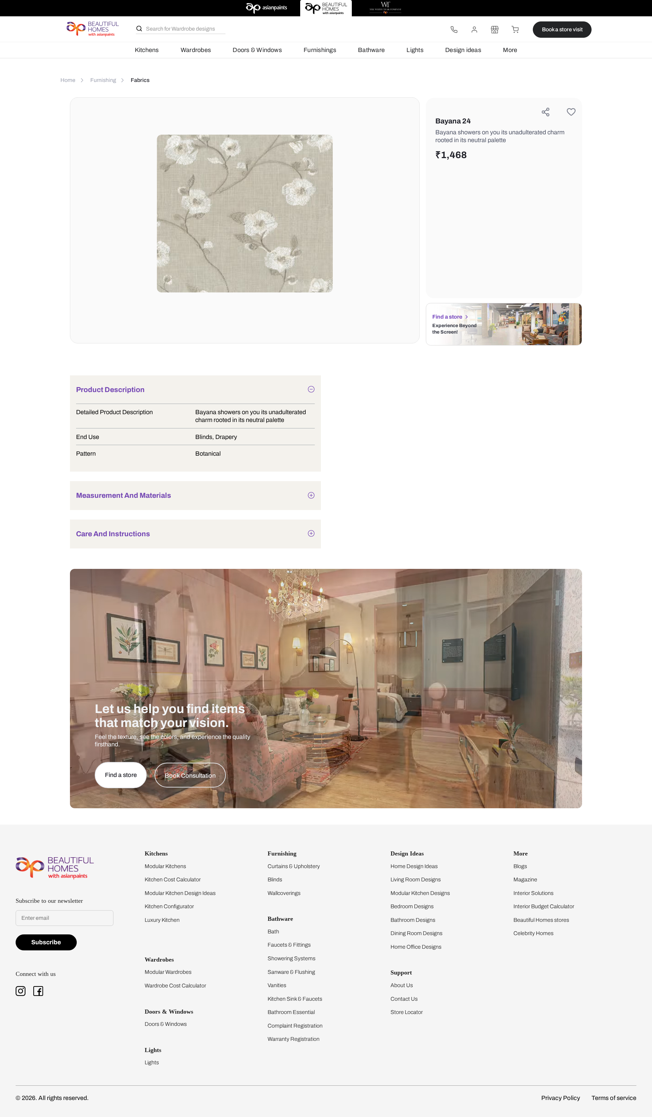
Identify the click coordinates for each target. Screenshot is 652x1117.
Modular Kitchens (165, 866)
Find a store (447, 317)
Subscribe (46, 942)
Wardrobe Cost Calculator (175, 985)
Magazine (525, 879)
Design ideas (463, 50)
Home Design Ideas (414, 866)
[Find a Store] (495, 29)
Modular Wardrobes (168, 972)
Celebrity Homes (533, 933)
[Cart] (515, 29)
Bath (273, 931)
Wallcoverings (284, 893)
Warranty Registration (294, 1039)
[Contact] (454, 29)
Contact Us (404, 999)
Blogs (520, 866)
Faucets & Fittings (289, 945)
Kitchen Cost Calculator (173, 879)
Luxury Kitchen (162, 920)
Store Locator (407, 1012)
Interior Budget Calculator (543, 906)
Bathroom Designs (413, 920)
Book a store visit (562, 29)
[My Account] (474, 29)
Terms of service (614, 1098)
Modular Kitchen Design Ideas (180, 893)
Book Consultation (190, 775)
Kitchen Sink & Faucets (295, 999)
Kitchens (147, 50)
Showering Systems (291, 958)
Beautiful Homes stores (541, 920)
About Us (402, 985)
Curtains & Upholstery (294, 866)
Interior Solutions (533, 893)
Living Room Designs (416, 879)
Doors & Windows (257, 50)
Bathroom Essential (291, 1012)
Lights (414, 50)
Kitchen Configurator (169, 906)
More (510, 50)
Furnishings (320, 50)
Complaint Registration (295, 1026)
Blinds (275, 879)
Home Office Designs (416, 947)
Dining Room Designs (416, 933)
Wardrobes (196, 50)
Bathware (371, 50)
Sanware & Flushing (291, 972)
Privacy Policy (560, 1098)
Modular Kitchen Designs (420, 893)
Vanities (277, 985)
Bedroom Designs (412, 906)
